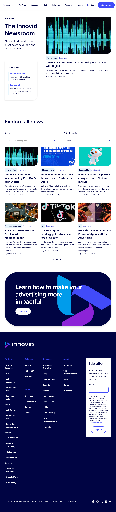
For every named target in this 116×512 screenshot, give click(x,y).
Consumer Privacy (71, 501)
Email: (99, 383)
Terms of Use (57, 501)
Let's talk (23, 311)
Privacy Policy (96, 422)
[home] (9, 5)
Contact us (106, 5)
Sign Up (98, 429)
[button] (23, 5)
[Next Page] (60, 259)
